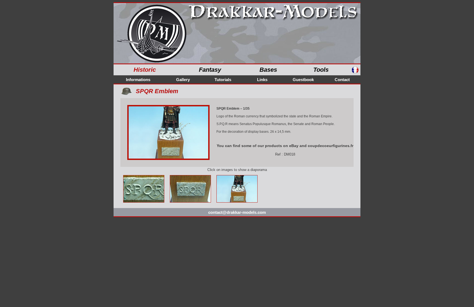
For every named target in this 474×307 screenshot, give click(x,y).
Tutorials (223, 79)
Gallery (183, 79)
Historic (145, 69)
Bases (268, 69)
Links (262, 79)
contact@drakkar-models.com (237, 212)
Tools (321, 69)
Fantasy (210, 69)
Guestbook (303, 79)
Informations (138, 79)
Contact (342, 79)
